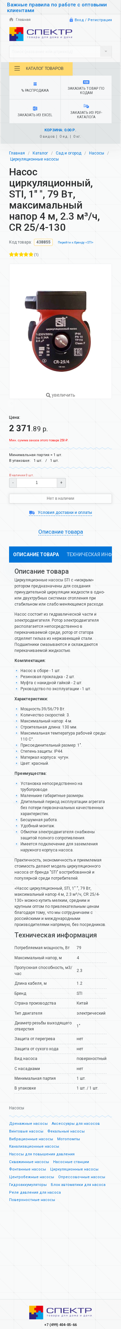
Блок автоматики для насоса (78, 1185)
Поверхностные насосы (32, 1200)
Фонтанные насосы (27, 1169)
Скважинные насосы (29, 1162)
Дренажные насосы (28, 1123)
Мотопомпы (68, 1139)
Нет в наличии (60, 498)
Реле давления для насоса (35, 1192)
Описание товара (36, 554)
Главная (23, 19)
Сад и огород (68, 153)
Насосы (96, 153)
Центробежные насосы (31, 1177)
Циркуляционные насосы (34, 159)
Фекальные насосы (66, 1131)
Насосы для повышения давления (42, 1154)
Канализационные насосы (34, 1146)
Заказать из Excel (35, 115)
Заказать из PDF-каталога (86, 114)
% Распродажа (35, 90)
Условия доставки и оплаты (64, 512)
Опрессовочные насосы (81, 1177)
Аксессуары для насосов (76, 1123)
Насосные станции (71, 1162)
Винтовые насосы (26, 1131)
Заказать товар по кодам (86, 90)
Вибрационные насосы (31, 1139)
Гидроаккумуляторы (28, 1185)
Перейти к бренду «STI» (75, 242)
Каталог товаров (45, 68)
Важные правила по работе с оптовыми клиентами (57, 7)
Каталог (40, 153)
